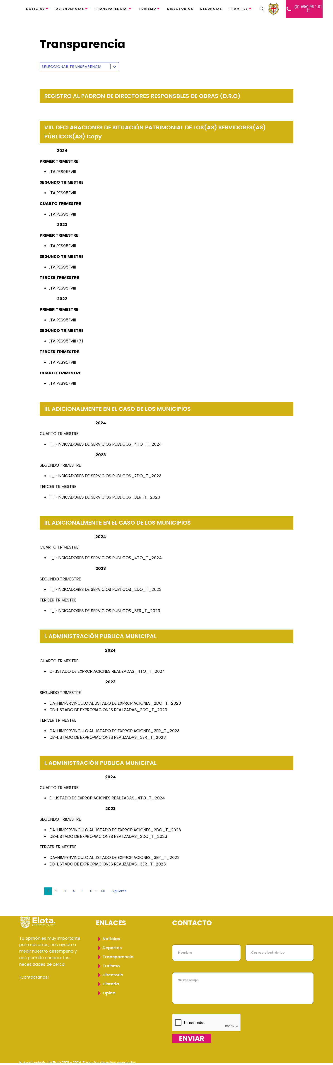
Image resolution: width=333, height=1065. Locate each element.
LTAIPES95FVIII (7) (66, 341)
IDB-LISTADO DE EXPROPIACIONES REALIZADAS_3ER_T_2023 (107, 737)
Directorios (180, 9)
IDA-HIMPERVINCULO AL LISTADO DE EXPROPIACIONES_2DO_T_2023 (115, 703)
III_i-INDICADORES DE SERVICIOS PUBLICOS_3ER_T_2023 (104, 497)
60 (103, 891)
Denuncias (211, 9)
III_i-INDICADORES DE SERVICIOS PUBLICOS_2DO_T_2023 (105, 476)
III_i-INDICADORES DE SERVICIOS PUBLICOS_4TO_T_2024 (105, 444)
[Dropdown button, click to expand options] (262, 9)
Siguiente (119, 891)
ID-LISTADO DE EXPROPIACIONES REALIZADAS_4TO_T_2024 (107, 671)
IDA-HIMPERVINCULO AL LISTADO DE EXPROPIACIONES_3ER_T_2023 (114, 731)
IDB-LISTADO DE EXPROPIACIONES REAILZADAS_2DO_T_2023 (108, 710)
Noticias (35, 9)
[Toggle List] (115, 66)
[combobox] (75, 66)
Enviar (191, 1038)
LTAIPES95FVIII (62, 171)
